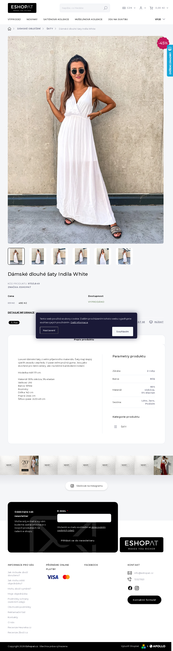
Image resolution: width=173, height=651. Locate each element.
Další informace (79, 322)
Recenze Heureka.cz (19, 627)
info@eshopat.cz (143, 573)
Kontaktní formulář (144, 599)
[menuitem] (15, 19)
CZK (129, 7)
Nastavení (49, 330)
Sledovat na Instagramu (89, 485)
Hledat (105, 8)
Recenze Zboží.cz (18, 632)
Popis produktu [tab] (84, 339)
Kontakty (13, 617)
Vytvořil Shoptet (130, 646)
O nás (11, 622)
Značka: (19, 287)
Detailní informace (21, 312)
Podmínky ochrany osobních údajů (18, 600)
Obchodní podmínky (19, 607)
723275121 (139, 579)
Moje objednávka (17, 593)
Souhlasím (122, 331)
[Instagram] (136, 587)
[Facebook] (130, 587)
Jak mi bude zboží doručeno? (18, 574)
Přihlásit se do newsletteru (77, 540)
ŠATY (124, 426)
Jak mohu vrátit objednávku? (16, 582)
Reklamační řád (16, 612)
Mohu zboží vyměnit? (19, 588)
